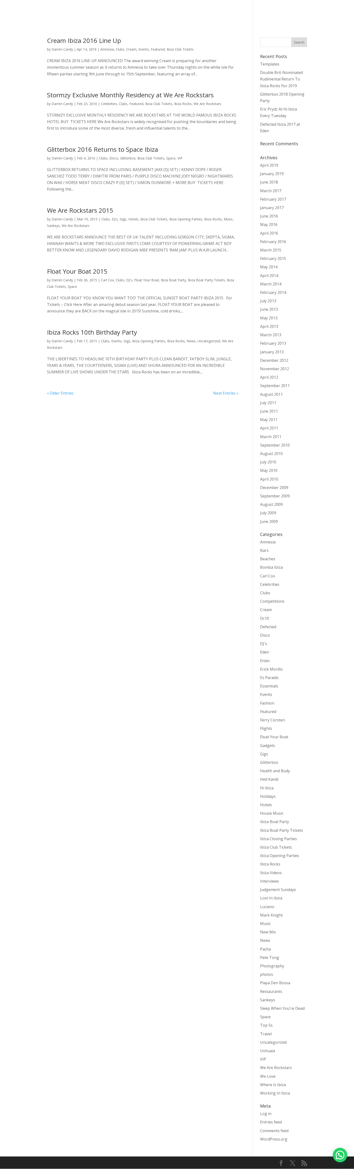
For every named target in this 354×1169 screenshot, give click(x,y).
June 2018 (269, 182)
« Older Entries (60, 393)
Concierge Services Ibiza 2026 (160, 12)
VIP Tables (239, 12)
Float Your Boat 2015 (77, 271)
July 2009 (268, 512)
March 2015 (270, 250)
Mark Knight (271, 915)
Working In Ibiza (275, 1093)
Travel (266, 1034)
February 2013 (273, 343)
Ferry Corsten (272, 720)
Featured (158, 49)
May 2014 (268, 267)
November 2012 (274, 368)
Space (171, 158)
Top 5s (266, 1025)
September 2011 (275, 385)
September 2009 (275, 496)
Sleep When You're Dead (282, 1008)
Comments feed (274, 1130)
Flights (266, 728)
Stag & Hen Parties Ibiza (274, 12)
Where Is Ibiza (273, 1084)
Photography (272, 966)
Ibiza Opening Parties (185, 219)
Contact (330, 12)
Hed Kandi (269, 779)
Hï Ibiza (267, 788)
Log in (265, 1113)
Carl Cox (107, 280)
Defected (268, 626)
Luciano (267, 906)
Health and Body (275, 770)
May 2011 (268, 419)
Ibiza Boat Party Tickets (206, 280)
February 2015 (273, 258)
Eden (264, 652)
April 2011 (269, 428)
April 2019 (269, 165)
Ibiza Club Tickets (180, 49)
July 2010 (268, 462)
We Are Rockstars (207, 103)
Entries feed (271, 1122)
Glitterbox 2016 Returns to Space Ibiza (102, 149)
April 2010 (269, 479)
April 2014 (269, 275)
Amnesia (107, 49)
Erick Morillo (271, 669)
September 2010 (275, 445)
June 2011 (269, 411)
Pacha (265, 949)
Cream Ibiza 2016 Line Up (84, 40)
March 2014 (270, 284)
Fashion (267, 703)
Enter (265, 660)
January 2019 (272, 173)
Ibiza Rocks (183, 103)
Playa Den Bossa (275, 982)
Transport (199, 12)
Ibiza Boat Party (173, 280)
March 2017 (270, 190)
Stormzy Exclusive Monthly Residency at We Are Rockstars (130, 95)
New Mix (268, 932)
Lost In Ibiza (271, 898)
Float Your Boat (146, 280)
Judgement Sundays (278, 889)
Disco (113, 158)
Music (228, 219)
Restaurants (271, 991)
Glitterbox (127, 158)
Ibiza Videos (271, 872)
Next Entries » (225, 393)
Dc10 (264, 618)
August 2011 (271, 394)
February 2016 (273, 241)
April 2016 (269, 233)
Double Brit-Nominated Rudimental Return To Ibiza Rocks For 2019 (281, 79)
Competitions (272, 601)
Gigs (123, 219)
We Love (267, 1076)
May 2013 (268, 318)
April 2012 (269, 377)
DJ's (115, 219)
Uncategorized (208, 341)
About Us (309, 12)
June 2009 (269, 521)
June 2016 (269, 216)
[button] (340, 1155)
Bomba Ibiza (271, 567)
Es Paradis (269, 677)
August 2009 (271, 504)
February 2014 (273, 292)
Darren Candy (62, 49)
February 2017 (273, 199)
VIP (180, 158)
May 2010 (268, 470)
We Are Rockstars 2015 (80, 210)
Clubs (120, 49)
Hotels (133, 219)
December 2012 (274, 360)
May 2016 (268, 224)
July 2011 (268, 402)
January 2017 (272, 207)
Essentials (269, 686)
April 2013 (269, 326)
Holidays (267, 796)
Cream (131, 49)
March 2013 (270, 334)
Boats (219, 12)
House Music (271, 813)
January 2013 (272, 352)
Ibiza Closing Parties (278, 838)
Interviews (269, 881)
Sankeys (53, 225)
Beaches (267, 558)
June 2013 (269, 309)
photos (266, 974)
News (191, 341)
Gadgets (267, 745)
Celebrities (109, 103)
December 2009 (274, 487)
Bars (264, 550)
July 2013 (268, 301)
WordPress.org (273, 1139)
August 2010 (271, 453)
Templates (269, 64)
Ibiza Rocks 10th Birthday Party (92, 332)
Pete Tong (269, 957)
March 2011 (270, 436)
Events (143, 49)
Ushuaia (267, 1050)
